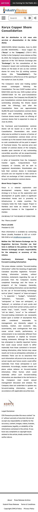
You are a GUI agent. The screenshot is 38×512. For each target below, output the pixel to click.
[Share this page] (35, 18)
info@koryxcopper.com (22, 237)
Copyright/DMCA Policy (13, 509)
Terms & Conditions (28, 504)
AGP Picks (5, 3)
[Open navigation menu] (3, 18)
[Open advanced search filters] (29, 18)
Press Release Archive (22, 500)
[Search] (25, 18)
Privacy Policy (29, 509)
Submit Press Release (11, 504)
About (10, 500)
